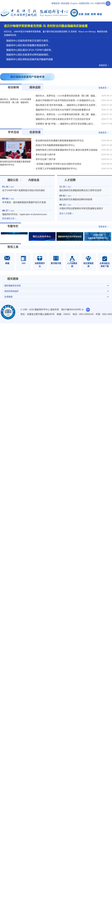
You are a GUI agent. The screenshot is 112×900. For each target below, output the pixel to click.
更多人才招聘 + (66, 213)
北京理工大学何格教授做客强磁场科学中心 (56, 168)
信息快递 (35, 132)
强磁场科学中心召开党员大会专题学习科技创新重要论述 (63, 110)
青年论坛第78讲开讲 (45, 154)
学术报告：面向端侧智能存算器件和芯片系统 (24, 202)
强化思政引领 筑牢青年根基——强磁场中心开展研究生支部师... (66, 105)
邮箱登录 (55, 3)
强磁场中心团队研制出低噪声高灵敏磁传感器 (29, 59)
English (74, 3)
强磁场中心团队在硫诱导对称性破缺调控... (28, 54)
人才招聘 (70, 180)
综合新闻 (13, 87)
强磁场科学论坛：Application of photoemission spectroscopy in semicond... (24, 216)
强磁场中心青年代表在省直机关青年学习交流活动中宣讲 (63, 119)
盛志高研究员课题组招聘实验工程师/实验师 (80, 190)
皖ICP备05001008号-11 (72, 309)
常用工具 (12, 247)
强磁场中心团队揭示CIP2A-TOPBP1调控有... (29, 50)
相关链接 (12, 278)
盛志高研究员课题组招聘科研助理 (75, 199)
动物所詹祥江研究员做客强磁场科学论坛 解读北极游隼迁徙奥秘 (66, 150)
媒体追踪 (35, 87)
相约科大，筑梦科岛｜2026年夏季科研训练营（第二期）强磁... (66, 114)
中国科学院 (100, 3)
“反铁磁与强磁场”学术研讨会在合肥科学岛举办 (58, 164)
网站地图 (65, 3)
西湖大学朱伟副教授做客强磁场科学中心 (55, 145)
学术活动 (13, 132)
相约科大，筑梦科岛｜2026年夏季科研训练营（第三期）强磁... (66, 96)
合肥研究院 (84, 3)
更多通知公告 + (9, 218)
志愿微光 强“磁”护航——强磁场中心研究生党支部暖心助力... (65, 124)
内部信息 (33, 180)
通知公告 (12, 180)
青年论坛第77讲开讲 (45, 159)
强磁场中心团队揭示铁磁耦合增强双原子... (28, 45)
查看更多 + (104, 65)
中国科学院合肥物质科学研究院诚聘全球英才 (81, 208)
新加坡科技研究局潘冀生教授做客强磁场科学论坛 (60, 140)
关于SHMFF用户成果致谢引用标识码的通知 (23, 190)
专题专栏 (12, 226)
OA (92, 3)
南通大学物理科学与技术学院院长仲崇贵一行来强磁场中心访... (66, 100)
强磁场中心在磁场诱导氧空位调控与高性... (28, 40)
